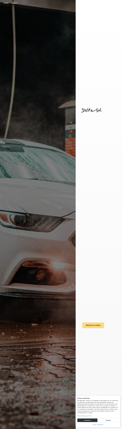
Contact (14, 3)
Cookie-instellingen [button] (97, 425)
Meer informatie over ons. (84, 416)
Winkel (6, 3)
